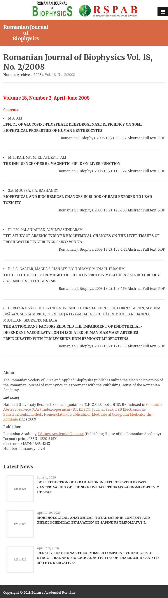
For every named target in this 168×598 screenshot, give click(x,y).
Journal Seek (103, 409)
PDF (161, 138)
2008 (37, 75)
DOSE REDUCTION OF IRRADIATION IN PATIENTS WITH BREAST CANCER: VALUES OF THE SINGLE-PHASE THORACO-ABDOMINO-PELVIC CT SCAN (98, 487)
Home (8, 75)
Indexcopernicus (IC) (59, 409)
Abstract (135, 138)
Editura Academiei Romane (61, 434)
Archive (23, 75)
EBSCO (84, 409)
